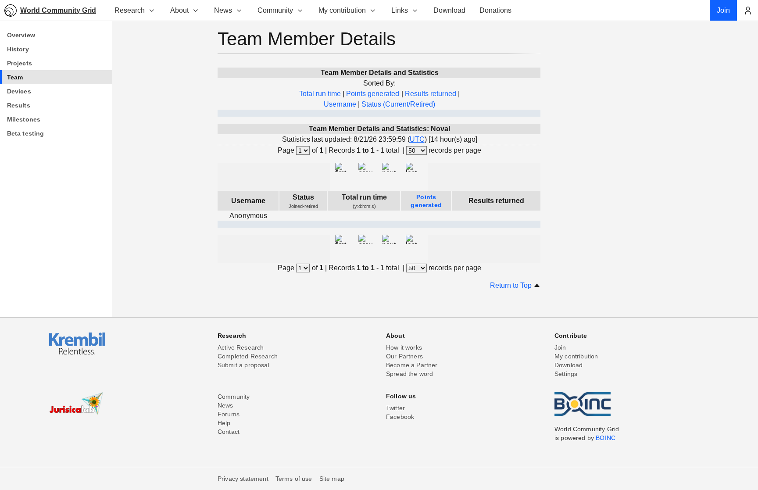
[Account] (747, 10)
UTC (417, 139)
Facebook (400, 416)
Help (224, 422)
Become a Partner (412, 364)
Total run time (320, 93)
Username (340, 104)
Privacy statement (243, 478)
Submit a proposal (243, 364)
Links (399, 10)
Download (568, 364)
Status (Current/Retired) (398, 104)
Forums (229, 414)
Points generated (372, 93)
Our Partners (404, 356)
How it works (404, 347)
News (223, 10)
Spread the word (409, 373)
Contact (229, 431)
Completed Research (248, 356)
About (179, 10)
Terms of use (293, 478)
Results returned (430, 93)
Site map (331, 478)
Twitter (395, 407)
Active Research (241, 347)
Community (275, 10)
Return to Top (511, 285)
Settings (565, 373)
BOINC (605, 437)
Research (129, 10)
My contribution (342, 10)
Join (560, 347)
